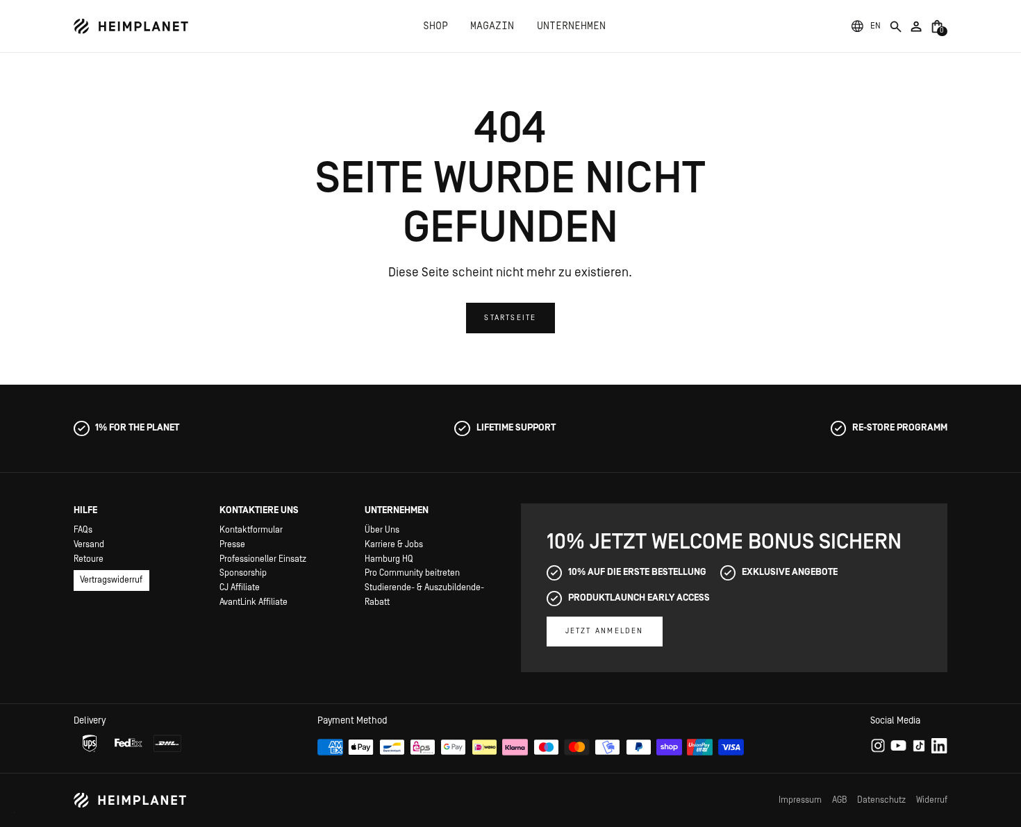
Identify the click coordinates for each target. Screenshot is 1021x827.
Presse (232, 544)
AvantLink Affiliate (253, 602)
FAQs (83, 530)
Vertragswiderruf (111, 580)
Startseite (510, 317)
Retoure (88, 559)
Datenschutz (881, 800)
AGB (839, 800)
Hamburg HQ (389, 559)
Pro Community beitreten (412, 573)
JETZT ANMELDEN (604, 630)
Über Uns (382, 530)
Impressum (800, 800)
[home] (131, 26)
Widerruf (931, 800)
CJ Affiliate (239, 587)
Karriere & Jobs (394, 544)
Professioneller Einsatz (262, 559)
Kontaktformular (251, 530)
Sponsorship (243, 573)
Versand (89, 544)
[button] (875, 26)
